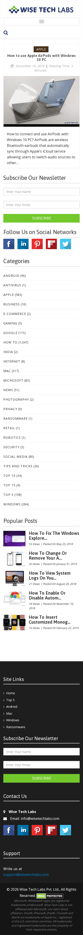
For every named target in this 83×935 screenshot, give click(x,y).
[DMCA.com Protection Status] (50, 895)
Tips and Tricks (18, 466)
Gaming (10, 323)
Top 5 (8, 495)
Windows (12, 504)
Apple (8, 295)
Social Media (15, 456)
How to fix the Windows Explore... (54, 536)
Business (11, 304)
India (8, 352)
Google (10, 333)
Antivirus (12, 285)
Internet (11, 361)
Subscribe (41, 218)
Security (11, 447)
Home (10, 693)
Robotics (12, 437)
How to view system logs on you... (50, 575)
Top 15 (9, 485)
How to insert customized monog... (49, 620)
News (8, 390)
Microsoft (13, 380)
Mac (7, 371)
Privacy (10, 409)
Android (11, 276)
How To (10, 342)
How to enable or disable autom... (47, 595)
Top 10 (9, 475)
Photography (16, 399)
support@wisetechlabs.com (26, 874)
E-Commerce (14, 314)
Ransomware (15, 418)
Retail (9, 428)
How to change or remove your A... (48, 556)
